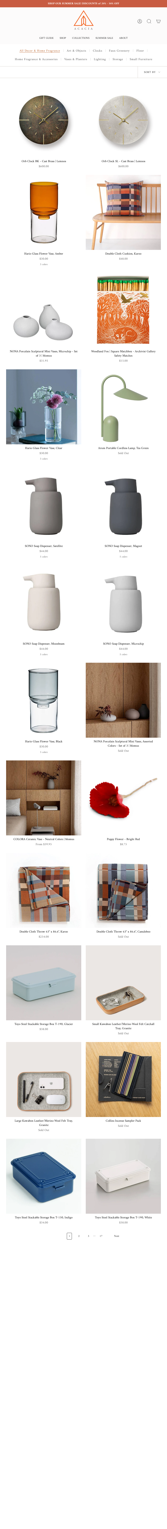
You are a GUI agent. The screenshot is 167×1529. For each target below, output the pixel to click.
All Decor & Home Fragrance (40, 51)
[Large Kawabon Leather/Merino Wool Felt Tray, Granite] (43, 1079)
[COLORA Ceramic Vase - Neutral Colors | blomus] (43, 797)
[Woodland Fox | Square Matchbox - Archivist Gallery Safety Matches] (123, 310)
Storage (118, 59)
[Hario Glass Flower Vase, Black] (43, 700)
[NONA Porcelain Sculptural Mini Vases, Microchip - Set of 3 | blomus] (43, 310)
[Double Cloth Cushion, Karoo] (123, 212)
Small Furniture (141, 59)
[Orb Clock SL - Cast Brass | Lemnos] (123, 119)
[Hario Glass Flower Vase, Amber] (43, 212)
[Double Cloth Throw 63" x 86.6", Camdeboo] (123, 890)
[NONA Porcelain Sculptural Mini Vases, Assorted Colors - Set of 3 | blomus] (123, 700)
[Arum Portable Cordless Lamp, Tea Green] (123, 406)
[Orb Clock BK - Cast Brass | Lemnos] (43, 119)
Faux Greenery (119, 51)
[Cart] (158, 21)
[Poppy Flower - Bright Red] (123, 797)
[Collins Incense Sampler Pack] (123, 1079)
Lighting (100, 59)
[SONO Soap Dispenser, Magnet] (123, 504)
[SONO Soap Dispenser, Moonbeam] (43, 602)
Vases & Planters (75, 59)
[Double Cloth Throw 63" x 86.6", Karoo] (43, 890)
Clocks (97, 51)
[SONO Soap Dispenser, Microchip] (123, 602)
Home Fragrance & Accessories (36, 59)
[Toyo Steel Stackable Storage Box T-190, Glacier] (43, 982)
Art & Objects (76, 51)
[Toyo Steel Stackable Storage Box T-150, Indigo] (43, 1176)
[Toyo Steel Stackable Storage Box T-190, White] (123, 1176)
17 (101, 1236)
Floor (140, 51)
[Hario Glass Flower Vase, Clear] (43, 406)
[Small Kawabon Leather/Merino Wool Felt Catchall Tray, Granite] (123, 982)
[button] (46, 38)
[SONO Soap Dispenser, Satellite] (43, 504)
